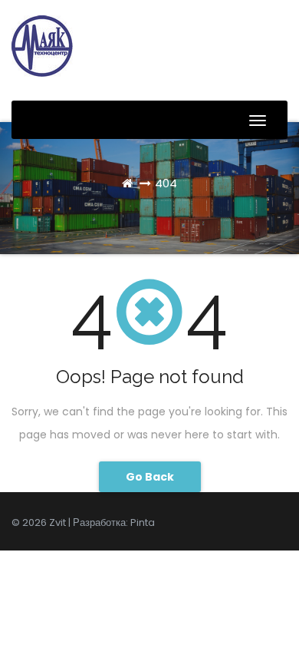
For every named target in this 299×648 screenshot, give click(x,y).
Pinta (142, 522)
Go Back (150, 476)
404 (166, 183)
